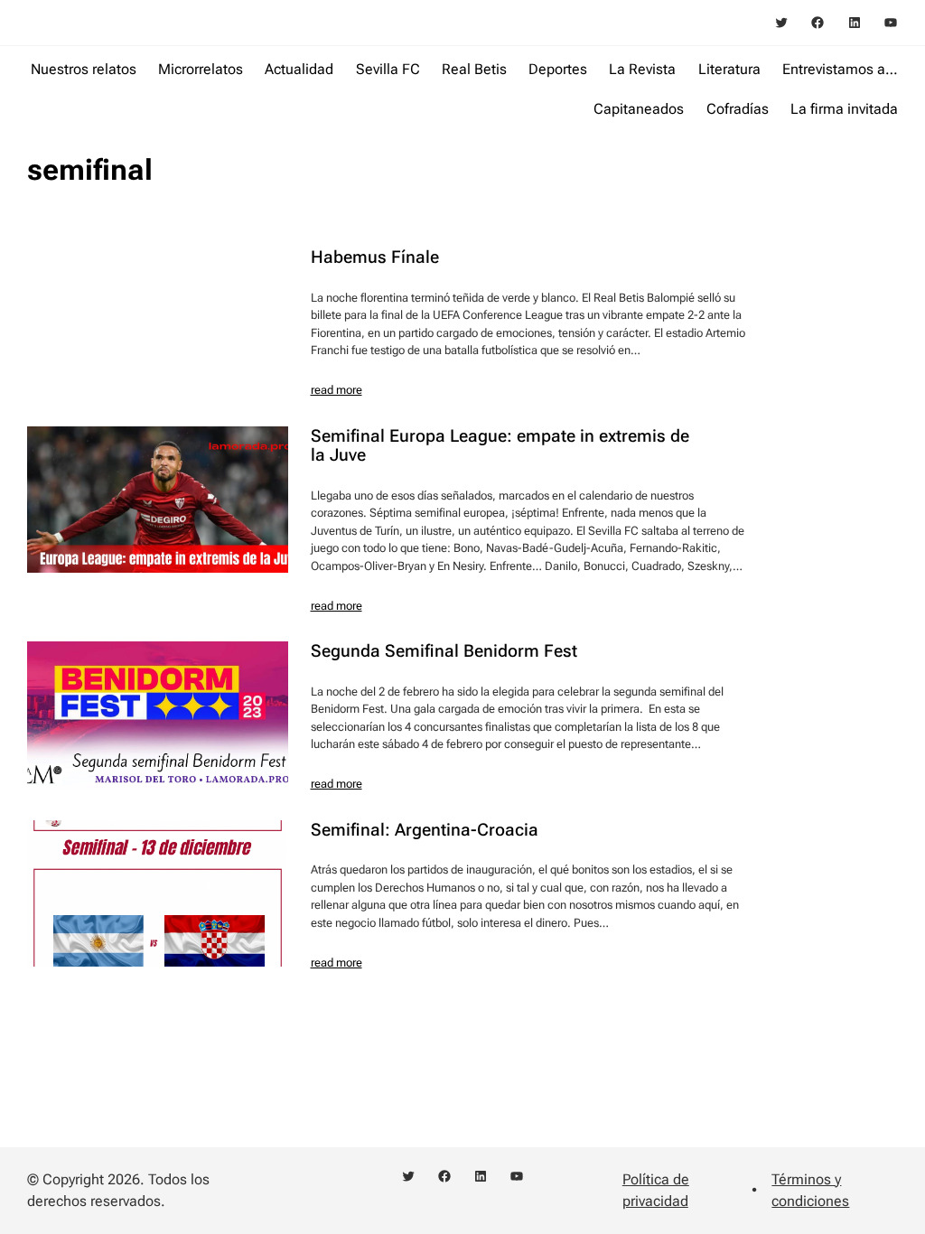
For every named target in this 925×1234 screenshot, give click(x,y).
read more (336, 390)
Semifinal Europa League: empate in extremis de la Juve (500, 445)
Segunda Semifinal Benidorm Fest (444, 650)
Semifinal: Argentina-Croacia (424, 829)
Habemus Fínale (375, 257)
